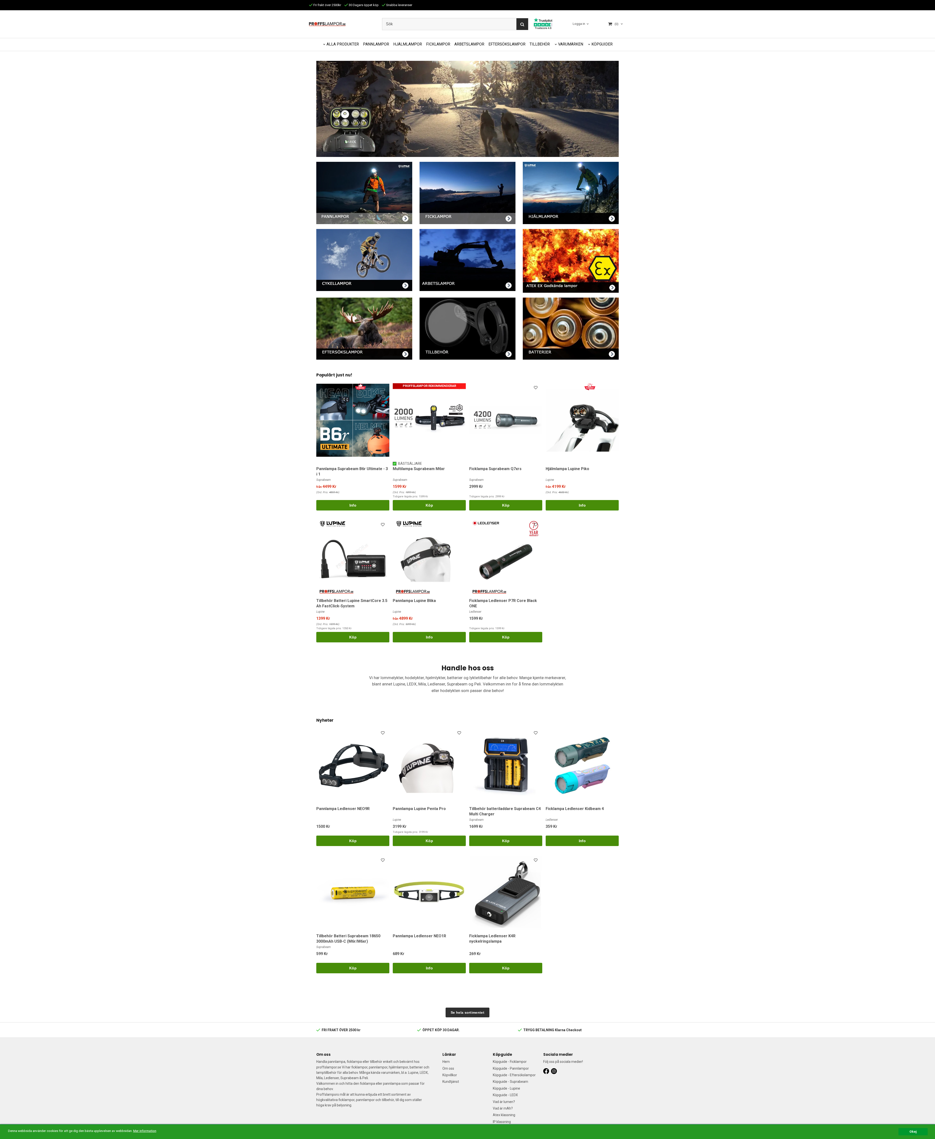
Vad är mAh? (503, 1108)
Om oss (448, 1068)
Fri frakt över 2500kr (327, 5)
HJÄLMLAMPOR (407, 44)
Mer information (144, 1131)
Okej (913, 1131)
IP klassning (502, 1122)
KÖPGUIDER (602, 44)
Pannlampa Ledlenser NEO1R (419, 936)
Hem (446, 1062)
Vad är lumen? (504, 1102)
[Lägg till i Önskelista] (459, 388)
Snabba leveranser (398, 5)
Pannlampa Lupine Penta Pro (419, 808)
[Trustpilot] (543, 23)
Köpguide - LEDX (505, 1095)
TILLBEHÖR (540, 44)
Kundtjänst (450, 1082)
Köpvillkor (449, 1075)
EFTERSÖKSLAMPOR (506, 44)
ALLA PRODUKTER (343, 44)
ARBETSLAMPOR (469, 44)
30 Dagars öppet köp (363, 5)
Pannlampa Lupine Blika (414, 600)
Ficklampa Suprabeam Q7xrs (495, 468)
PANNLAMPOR (376, 44)
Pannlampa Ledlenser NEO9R (343, 808)
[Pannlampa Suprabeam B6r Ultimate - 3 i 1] (360, 386)
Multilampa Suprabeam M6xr (419, 468)
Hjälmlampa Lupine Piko (567, 468)
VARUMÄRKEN (570, 44)
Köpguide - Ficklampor (510, 1062)
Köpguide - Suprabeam (510, 1082)
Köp (429, 505)
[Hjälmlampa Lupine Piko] (589, 386)
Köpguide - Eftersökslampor (514, 1075)
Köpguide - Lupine (506, 1088)
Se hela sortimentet (467, 1012)
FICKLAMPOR (438, 44)
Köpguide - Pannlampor (511, 1068)
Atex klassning (504, 1115)
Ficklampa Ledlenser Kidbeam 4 (575, 808)
